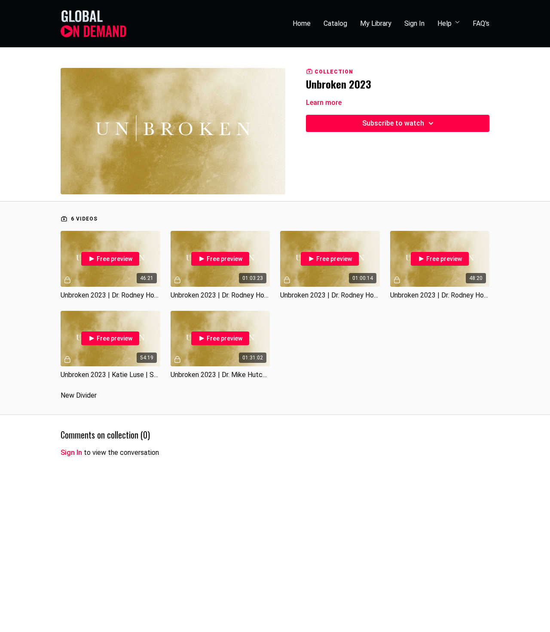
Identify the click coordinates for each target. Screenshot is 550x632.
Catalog (335, 23)
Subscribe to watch (393, 123)
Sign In (414, 23)
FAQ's (481, 23)
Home (302, 23)
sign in (71, 452)
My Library (375, 23)
